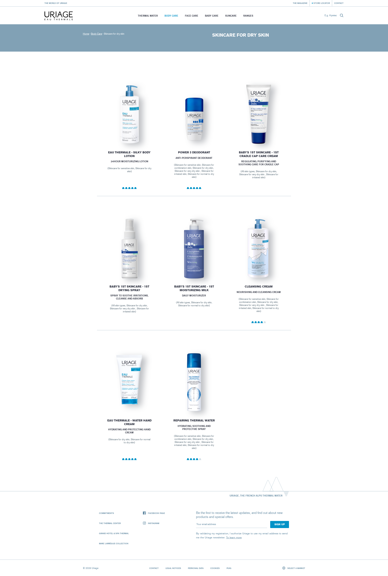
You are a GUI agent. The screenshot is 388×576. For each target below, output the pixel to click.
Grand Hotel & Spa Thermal (114, 533)
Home (86, 33)
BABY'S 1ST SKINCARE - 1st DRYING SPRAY (129, 288)
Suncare (231, 15)
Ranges (248, 15)
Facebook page (156, 513)
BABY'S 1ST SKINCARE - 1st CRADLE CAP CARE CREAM (259, 154)
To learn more (234, 537)
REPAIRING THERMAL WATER (194, 420)
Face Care (191, 15)
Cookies (215, 568)
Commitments (106, 513)
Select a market (296, 568)
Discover (129, 134)
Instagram (153, 523)
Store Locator (321, 3)
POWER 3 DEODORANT (194, 152)
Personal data (195, 568)
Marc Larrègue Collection (113, 543)
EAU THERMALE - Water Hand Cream (129, 422)
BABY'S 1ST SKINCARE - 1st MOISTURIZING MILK (194, 288)
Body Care (171, 15)
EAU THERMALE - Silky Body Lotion (129, 154)
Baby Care (211, 15)
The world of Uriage (55, 3)
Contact (339, 3)
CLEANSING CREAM (259, 286)
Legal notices (173, 568)
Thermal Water (148, 15)
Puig (229, 568)
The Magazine (300, 3)
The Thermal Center (110, 523)
